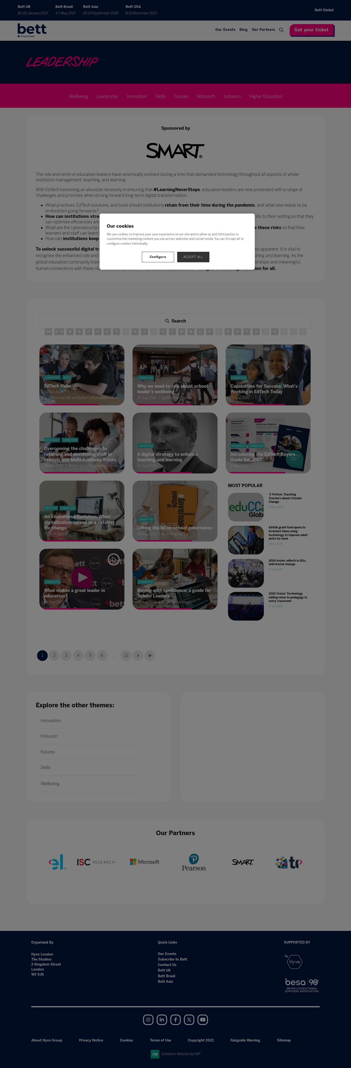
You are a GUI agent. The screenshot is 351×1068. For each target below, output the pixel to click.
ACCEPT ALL (193, 257)
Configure (158, 257)
